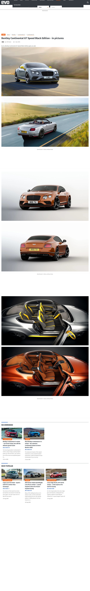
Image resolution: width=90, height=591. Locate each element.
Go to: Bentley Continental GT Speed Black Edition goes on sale (18, 46)
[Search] (88, 2)
